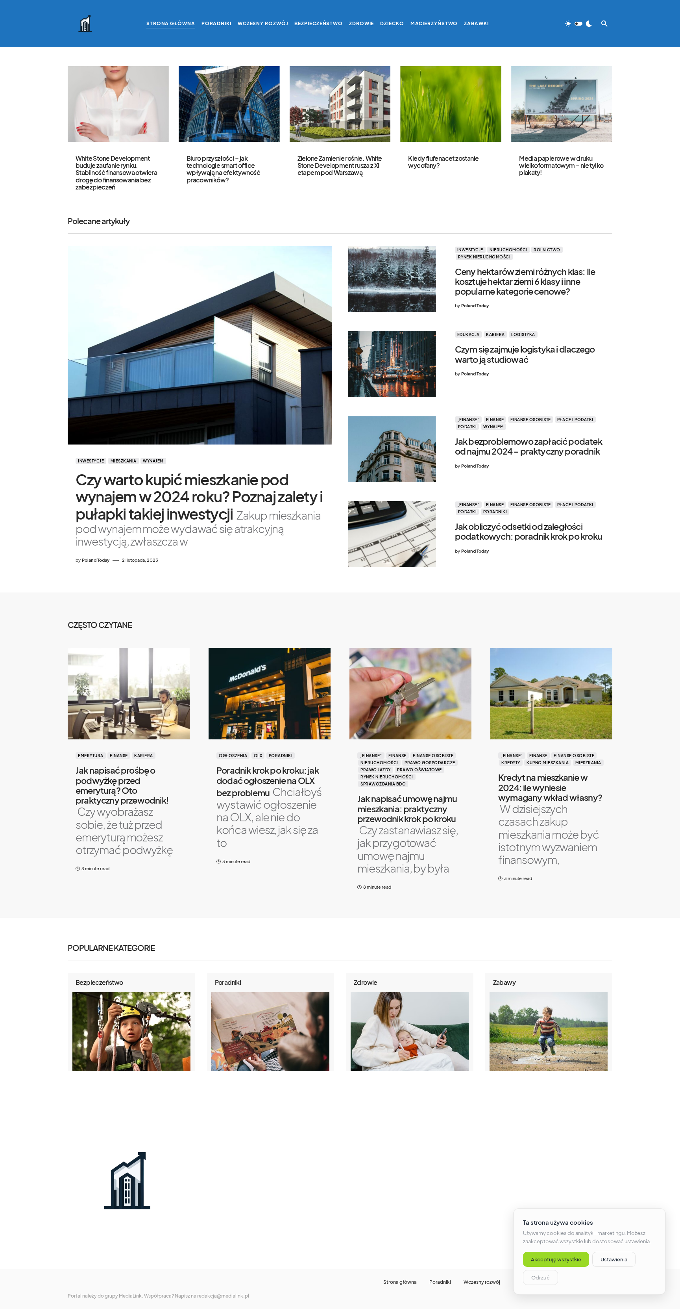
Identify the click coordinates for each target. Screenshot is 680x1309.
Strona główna (400, 1282)
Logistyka (523, 334)
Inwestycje (91, 461)
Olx (258, 755)
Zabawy (504, 982)
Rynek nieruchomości (484, 256)
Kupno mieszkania (548, 762)
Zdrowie (365, 982)
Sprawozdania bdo (383, 784)
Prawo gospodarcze (430, 762)
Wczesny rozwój (482, 1282)
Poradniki (495, 511)
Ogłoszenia (233, 755)
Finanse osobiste (530, 419)
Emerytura (90, 755)
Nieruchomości (508, 249)
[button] (578, 24)
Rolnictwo (547, 249)
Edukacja (468, 334)
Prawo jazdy (375, 769)
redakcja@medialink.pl (223, 1296)
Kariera (495, 334)
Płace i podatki (575, 419)
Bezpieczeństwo (99, 982)
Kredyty (510, 762)
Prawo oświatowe (419, 769)
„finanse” (468, 419)
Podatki (467, 426)
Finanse (495, 419)
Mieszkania (124, 461)
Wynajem (153, 461)
